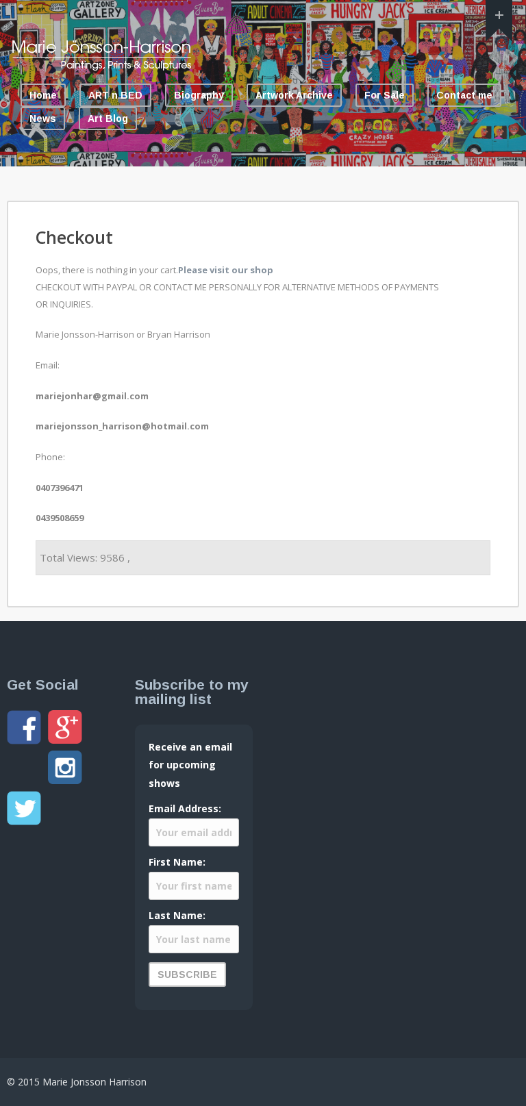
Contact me (464, 95)
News (42, 118)
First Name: (177, 861)
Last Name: (177, 915)
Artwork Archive (294, 95)
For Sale (384, 95)
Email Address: (185, 808)
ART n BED (115, 95)
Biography (199, 95)
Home (43, 95)
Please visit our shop (225, 270)
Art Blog (108, 118)
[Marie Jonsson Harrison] (101, 67)
